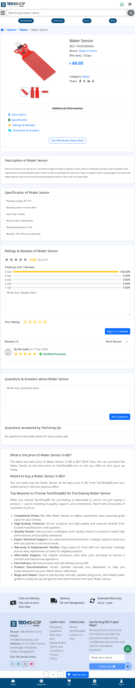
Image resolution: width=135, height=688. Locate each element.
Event (87, 20)
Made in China (88, 51)
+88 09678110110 (30, 632)
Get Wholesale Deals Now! (67, 140)
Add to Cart (79, 674)
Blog (113, 20)
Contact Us (76, 635)
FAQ (72, 639)
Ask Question (119, 417)
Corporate (58, 20)
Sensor (11, 30)
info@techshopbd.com (24, 639)
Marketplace (26, 20)
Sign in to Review (117, 331)
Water (24, 30)
